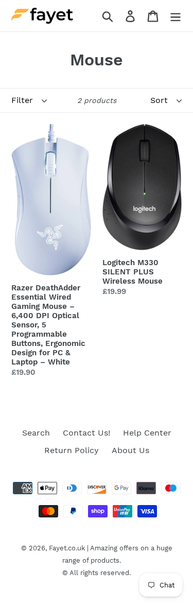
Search (36, 433)
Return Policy (71, 450)
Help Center (147, 433)
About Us (130, 450)
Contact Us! (86, 433)
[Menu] (175, 15)
